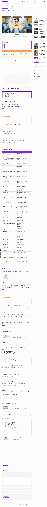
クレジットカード (37, 67)
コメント (4, 476)
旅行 (36, 65)
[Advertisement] (17, 66)
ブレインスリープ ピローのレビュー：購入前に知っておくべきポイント (19, 437)
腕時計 (36, 68)
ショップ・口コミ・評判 (5, 8)
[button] (0, 249)
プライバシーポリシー (22, 504)
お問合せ (26, 504)
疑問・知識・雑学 (38, 76)
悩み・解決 (37, 73)
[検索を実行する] (44, 1)
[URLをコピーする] (0, 257)
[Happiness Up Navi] (5, 1)
